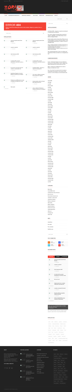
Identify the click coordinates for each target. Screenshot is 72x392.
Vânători (60, 340)
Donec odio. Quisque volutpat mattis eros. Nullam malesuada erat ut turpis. (57, 307)
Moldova (61, 330)
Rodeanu (55, 336)
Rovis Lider (63, 336)
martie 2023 (50, 90)
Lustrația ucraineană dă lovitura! (60, 288)
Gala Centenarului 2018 (15, 54)
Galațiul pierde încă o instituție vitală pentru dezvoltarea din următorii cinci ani (59, 284)
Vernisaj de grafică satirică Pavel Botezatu (16, 41)
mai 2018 (49, 127)
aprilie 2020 (50, 102)
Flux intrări (50, 224)
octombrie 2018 (50, 122)
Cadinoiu (60, 321)
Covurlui (60, 356)
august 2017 (50, 131)
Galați (62, 362)
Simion (56, 338)
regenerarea (50, 336)
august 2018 (50, 124)
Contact (56, 15)
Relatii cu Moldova (51, 204)
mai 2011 (49, 181)
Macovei (49, 330)
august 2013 (50, 168)
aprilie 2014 (50, 159)
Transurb (49, 340)
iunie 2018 (49, 126)
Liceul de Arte (59, 364)
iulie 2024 (49, 82)
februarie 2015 (50, 148)
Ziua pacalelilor (65, 340)
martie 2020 (50, 104)
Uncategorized (50, 212)
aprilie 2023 (50, 89)
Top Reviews (64, 256)
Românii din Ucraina (51, 207)
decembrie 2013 (50, 163)
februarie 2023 (50, 92)
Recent (57, 256)
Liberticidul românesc (26, 15)
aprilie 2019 (50, 114)
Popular (51, 256)
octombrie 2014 (50, 154)
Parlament (50, 334)
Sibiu (53, 338)
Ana (48, 70)
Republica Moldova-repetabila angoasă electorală (59, 294)
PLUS (54, 334)
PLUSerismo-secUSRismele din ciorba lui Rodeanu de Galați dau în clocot (17, 81)
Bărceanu (56, 321)
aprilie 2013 (50, 171)
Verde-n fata (41, 15)
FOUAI (58, 362)
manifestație (54, 330)
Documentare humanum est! (13, 15)
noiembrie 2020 (50, 99)
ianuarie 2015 (50, 149)
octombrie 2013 (50, 166)
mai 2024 (49, 84)
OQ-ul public (35, 15)
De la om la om (50, 194)
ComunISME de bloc (49, 15)
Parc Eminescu (61, 332)
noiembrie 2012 (50, 180)
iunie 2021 (49, 94)
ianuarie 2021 (50, 95)
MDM (58, 330)
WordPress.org (50, 229)
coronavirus (65, 321)
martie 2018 (50, 129)
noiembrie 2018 (50, 121)
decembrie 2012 (50, 178)
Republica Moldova (51, 206)
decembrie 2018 (50, 119)
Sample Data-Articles (51, 209)
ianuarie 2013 (50, 176)
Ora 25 (49, 332)
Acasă (6, 15)
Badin (49, 66)
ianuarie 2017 (50, 134)
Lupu (64, 364)
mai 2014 (49, 158)
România (59, 336)
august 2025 (50, 80)
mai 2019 (49, 112)
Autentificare (50, 222)
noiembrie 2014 (50, 153)
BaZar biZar (50, 189)
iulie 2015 (49, 141)
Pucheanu (62, 334)
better (52, 321)
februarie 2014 (50, 161)
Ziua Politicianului (51, 342)
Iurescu (55, 364)
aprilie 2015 (50, 146)
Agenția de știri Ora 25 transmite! (30, 378)
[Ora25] (14, 8)
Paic (52, 332)
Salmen (49, 338)
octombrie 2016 (50, 136)
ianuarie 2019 (50, 117)
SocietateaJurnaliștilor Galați (62, 338)
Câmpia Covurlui (64, 358)
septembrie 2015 (50, 139)
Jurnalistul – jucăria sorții (52, 197)
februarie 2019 (50, 116)
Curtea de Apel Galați (57, 358)
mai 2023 (49, 87)
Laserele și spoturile (14, 47)
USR (56, 340)
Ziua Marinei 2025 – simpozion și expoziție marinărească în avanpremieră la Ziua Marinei (38, 68)
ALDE (49, 321)
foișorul (55, 362)
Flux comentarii (50, 226)
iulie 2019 (49, 109)
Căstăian (55, 360)
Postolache (57, 334)
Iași (64, 362)
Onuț (65, 330)
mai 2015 (49, 144)
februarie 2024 (50, 85)
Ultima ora (49, 211)
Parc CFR (56, 332)
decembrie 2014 (50, 151)
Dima (59, 360)
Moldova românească (29, 353)
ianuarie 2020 (50, 107)
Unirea (53, 340)
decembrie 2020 (50, 97)
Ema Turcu (62, 360)
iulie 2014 (49, 156)
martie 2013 (50, 173)
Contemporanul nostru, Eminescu (54, 192)
